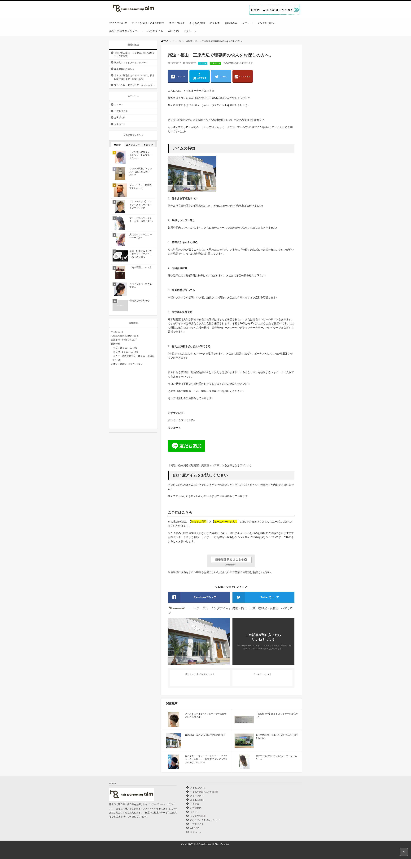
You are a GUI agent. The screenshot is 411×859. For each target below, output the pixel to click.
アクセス (215, 23)
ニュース (176, 41)
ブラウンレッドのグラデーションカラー (134, 85)
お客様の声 (231, 23)
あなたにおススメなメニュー (126, 31)
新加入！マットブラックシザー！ (131, 62)
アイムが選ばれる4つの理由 (148, 23)
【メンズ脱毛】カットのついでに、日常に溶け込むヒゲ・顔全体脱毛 (134, 77)
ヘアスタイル (155, 31)
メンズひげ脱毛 (266, 23)
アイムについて (118, 23)
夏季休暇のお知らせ (124, 69)
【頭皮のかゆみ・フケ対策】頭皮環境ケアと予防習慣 (134, 54)
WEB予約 (173, 31)
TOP (165, 41)
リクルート (190, 31)
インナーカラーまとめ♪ (181, 420)
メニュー (247, 23)
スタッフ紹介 (176, 23)
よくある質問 (197, 23)
